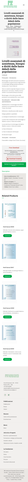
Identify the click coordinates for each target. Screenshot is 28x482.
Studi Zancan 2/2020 (8, 308)
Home (7, 26)
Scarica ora (7, 235)
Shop (11, 26)
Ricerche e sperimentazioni (10, 435)
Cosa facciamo (7, 457)
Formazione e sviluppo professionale (13, 438)
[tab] (6, 172)
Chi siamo (6, 452)
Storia (5, 454)
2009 (19, 27)
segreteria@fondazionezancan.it (12, 388)
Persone (6, 459)
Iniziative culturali (8, 440)
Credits (19, 479)
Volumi (5, 409)
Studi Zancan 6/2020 (8, 348)
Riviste (5, 406)
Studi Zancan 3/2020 (8, 226)
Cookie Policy (14, 479)
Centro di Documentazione (10, 416)
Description (6, 171)
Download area (7, 419)
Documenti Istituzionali (9, 462)
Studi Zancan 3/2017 (8, 267)
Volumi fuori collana (11, 27)
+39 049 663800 (7, 386)
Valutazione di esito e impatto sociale (13, 443)
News (5, 428)
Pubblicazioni (17, 26)
